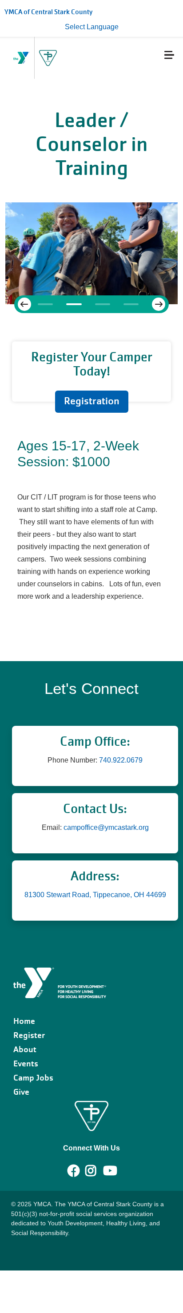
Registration (91, 401)
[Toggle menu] (151, 56)
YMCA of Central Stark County (48, 12)
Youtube (109, 1171)
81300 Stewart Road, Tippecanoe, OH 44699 (95, 895)
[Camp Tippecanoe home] (48, 58)
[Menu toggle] (169, 55)
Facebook (74, 1171)
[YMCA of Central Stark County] (59, 983)
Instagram (97, 1171)
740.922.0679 (121, 760)
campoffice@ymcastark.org (106, 827)
